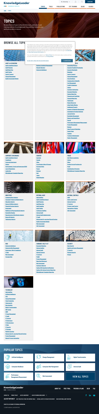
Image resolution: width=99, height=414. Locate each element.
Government (8, 208)
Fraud (68, 166)
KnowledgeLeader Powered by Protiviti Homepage (14, 388)
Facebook (86, 395)
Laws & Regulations (10, 169)
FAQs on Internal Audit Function (63, 399)
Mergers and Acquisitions (73, 118)
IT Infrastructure (9, 323)
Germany (38, 171)
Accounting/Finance (72, 65)
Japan (38, 175)
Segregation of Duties (72, 208)
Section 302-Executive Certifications (45, 268)
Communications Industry (11, 197)
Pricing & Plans (78, 388)
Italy (37, 173)
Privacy (69, 254)
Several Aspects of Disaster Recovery (46, 399)
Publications (61, 6)
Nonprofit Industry (10, 217)
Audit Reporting (9, 70)
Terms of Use (49, 55)
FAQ (94, 388)
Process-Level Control (72, 206)
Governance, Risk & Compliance (13, 250)
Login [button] (75, 1)
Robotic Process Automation (12, 338)
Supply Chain (70, 131)
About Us (58, 388)
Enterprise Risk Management (12, 248)
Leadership (8, 171)
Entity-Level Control (72, 199)
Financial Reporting (72, 98)
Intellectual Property (72, 107)
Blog (88, 388)
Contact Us (6, 395)
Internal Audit (39, 213)
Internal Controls (71, 202)
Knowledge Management (73, 116)
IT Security (70, 250)
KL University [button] (64, 2)
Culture (69, 87)
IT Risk (7, 252)
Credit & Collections (72, 85)
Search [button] (82, 1)
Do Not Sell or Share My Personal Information (14, 404)
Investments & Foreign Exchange (75, 111)
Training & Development (73, 135)
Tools (51, 6)
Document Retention (72, 92)
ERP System (8, 309)
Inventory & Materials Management (75, 109)
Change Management (10, 76)
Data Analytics (8, 305)
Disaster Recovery (40, 67)
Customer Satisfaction (72, 89)
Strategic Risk (8, 257)
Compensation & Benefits (73, 81)
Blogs (83, 6)
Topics (43, 6)
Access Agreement (24, 395)
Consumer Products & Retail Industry (14, 199)
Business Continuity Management (44, 65)
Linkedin (90, 395)
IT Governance (8, 320)
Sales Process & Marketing (73, 129)
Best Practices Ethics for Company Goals (25, 399)
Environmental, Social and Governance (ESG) (16, 166)
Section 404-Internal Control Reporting (45, 270)
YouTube (94, 395)
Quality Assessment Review (11, 78)
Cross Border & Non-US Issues (43, 164)
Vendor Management (72, 138)
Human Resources (71, 103)
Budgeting (69, 72)
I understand (67, 60)
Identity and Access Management (75, 248)
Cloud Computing (9, 301)
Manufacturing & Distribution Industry (14, 215)
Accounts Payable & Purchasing (75, 67)
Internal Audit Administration (43, 215)
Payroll (69, 120)
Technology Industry (10, 219)
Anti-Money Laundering (73, 158)
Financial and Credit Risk (73, 96)
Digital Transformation (11, 307)
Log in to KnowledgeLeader (38, 395)
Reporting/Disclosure (41, 261)
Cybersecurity (8, 303)
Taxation (69, 133)
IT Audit (38, 217)
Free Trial (67, 388)
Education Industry (10, 202)
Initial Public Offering (72, 105)
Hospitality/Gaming (10, 213)
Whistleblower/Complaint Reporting (14, 173)
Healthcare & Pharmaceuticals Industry (15, 210)
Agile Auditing (39, 197)
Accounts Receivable (72, 70)
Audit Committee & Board (11, 65)
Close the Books (71, 78)
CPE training (73, 6)
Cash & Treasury (9, 74)
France (38, 169)
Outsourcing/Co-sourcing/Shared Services (46, 219)
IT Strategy (8, 329)
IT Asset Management (10, 314)
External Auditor (40, 248)
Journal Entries (71, 113)
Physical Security (71, 252)
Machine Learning (9, 331)
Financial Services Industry (12, 206)
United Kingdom (40, 177)
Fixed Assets (70, 100)
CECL (6, 296)
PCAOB (38, 257)
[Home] (17, 4)
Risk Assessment (40, 224)
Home (5, 10)
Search (91, 6)
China (37, 162)
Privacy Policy (14, 395)
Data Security (70, 246)
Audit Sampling (40, 206)
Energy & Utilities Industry (11, 204)
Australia (38, 158)
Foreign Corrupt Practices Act (74, 164)
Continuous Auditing (41, 210)
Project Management (72, 124)
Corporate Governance (10, 162)
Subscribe (90, 1)
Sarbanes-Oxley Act (41, 265)
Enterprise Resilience (41, 70)
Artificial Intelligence (10, 294)
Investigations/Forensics (73, 169)
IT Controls (70, 204)
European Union (40, 166)
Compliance (8, 160)
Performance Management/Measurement (77, 122)
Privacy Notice (49, 56)
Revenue (69, 127)
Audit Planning (9, 67)
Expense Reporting (71, 94)
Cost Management (71, 83)
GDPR (6, 312)
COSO (68, 197)
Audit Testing (8, 72)
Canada (38, 160)
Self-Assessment (40, 226)
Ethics (68, 162)
